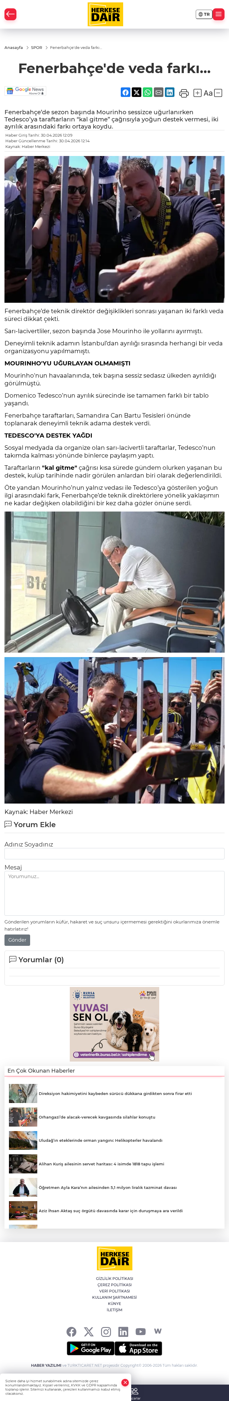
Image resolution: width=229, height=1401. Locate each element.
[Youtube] (140, 1331)
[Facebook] (71, 1331)
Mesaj (13, 867)
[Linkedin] (123, 1331)
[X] (88, 1331)
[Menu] (219, 14)
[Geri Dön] (10, 14)
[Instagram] (106, 1331)
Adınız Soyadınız (28, 844)
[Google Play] (90, 1348)
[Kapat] (125, 1382)
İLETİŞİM (114, 1310)
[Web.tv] (157, 1331)
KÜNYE (114, 1303)
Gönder (17, 940)
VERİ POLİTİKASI (114, 1291)
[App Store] (138, 1348)
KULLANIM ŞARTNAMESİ (114, 1297)
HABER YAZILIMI (46, 1365)
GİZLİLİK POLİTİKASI (114, 1278)
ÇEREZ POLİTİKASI (115, 1285)
